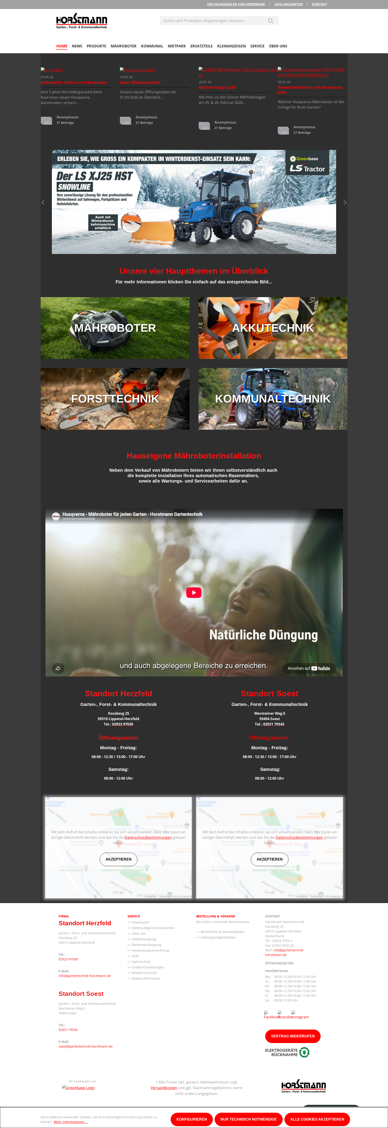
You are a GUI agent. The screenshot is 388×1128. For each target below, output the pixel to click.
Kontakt (319, 4)
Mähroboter (115, 328)
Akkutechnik (273, 328)
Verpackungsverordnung (150, 950)
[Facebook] (272, 1014)
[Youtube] (285, 1014)
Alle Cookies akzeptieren (317, 1119)
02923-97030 (68, 959)
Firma (64, 916)
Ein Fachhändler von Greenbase (236, 4)
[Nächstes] (345, 202)
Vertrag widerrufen (293, 1036)
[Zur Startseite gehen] (81, 20)
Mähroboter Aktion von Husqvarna (74, 82)
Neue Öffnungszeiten (140, 82)
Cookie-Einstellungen (147, 967)
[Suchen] (271, 20)
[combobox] (211, 20)
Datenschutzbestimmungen (148, 837)
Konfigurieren (191, 1119)
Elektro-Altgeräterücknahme (152, 928)
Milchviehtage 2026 (217, 87)
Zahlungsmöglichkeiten (218, 937)
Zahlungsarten (288, 4)
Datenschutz (141, 961)
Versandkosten (164, 1087)
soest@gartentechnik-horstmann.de (86, 1046)
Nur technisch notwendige (248, 1119)
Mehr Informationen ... (71, 1122)
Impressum (140, 922)
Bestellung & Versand (215, 916)
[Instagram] (300, 1014)
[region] (194, 202)
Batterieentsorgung (146, 945)
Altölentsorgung (143, 939)
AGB (134, 956)
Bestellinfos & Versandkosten (222, 932)
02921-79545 (68, 1030)
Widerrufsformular (145, 978)
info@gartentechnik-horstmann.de (85, 976)
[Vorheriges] (43, 202)
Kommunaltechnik (273, 398)
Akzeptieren (119, 859)
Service (134, 916)
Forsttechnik (115, 398)
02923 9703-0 (282, 941)
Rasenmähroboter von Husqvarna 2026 (310, 90)
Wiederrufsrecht (144, 973)
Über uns (138, 933)
